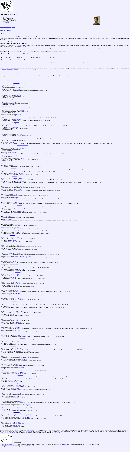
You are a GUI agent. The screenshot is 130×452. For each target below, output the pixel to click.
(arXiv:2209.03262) (15, 396)
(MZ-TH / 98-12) (19, 137)
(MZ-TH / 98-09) (19, 134)
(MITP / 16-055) (12, 314)
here (14, 70)
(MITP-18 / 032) (13, 343)
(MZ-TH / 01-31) (19, 205)
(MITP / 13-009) (17, 295)
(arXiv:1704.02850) (18, 322)
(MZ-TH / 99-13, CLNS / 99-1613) (22, 148)
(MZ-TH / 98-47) (26, 139)
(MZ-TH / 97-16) (18, 114)
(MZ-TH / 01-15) (19, 199)
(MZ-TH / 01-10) (15, 197)
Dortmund (49, 430)
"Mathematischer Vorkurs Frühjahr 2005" (7, 27)
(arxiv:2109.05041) (20, 372)
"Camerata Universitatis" (28, 445)
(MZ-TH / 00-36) (14, 176)
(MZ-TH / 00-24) (10, 170)
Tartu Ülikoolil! (57, 432)
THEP (45, 35)
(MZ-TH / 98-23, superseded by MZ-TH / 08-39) (19, 253)
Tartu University (47, 68)
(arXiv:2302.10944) (27, 404)
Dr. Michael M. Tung (18, 36)
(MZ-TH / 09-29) (18, 258)
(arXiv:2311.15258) (21, 420)
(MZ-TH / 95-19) (17, 89)
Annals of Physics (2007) (43, 230)
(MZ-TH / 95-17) (13, 85)
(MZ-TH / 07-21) (19, 248)
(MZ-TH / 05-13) (21, 232)
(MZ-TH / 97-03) (18, 102)
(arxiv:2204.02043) (15, 388)
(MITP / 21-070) (14, 377)
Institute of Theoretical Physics (39, 68)
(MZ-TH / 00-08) (14, 168)
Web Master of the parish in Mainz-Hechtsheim (65, 444)
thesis (55, 35)
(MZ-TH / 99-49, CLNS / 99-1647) (22, 154)
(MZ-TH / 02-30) (8, 216)
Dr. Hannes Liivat (9, 69)
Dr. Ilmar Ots (4, 69)
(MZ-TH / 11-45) (14, 277)
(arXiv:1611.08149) (18, 319)
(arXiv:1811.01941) (18, 348)
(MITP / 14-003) (18, 298)
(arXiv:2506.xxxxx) (16, 425)
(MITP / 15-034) (22, 311)
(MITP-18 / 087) (13, 346)
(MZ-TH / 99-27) (22, 158)
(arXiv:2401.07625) (16, 422)
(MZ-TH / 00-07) (15, 165)
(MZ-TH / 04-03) (19, 227)
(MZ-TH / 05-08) (19, 229)
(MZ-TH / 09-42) (13, 261)
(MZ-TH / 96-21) (17, 95)
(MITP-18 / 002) (17, 335)
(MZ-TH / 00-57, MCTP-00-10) (17, 189)
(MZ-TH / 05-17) (12, 235)
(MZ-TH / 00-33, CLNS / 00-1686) (17, 173)
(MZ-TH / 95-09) (17, 83)
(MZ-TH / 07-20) (19, 245)
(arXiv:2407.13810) (16, 412)
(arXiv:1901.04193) (18, 356)
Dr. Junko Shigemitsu (56, 56)
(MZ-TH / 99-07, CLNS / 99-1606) (22, 145)
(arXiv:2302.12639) (16, 406)
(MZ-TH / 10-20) (18, 264)
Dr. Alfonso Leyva (18, 45)
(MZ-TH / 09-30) (18, 272)
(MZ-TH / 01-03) (21, 211)
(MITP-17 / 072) (17, 327)
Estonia (13, 432)
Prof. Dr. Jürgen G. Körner (15, 35)
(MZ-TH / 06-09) (13, 243)
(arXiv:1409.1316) (27, 351)
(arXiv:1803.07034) (18, 340)
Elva (95, 444)
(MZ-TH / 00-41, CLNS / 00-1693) (22, 181)
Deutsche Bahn (29, 431)
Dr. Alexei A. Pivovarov (62, 48)
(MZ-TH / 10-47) (21, 269)
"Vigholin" (10, 445)
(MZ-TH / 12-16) (17, 282)
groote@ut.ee (7, 22)
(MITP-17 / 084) (17, 330)
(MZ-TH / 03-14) (17, 224)
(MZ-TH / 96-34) (16, 99)
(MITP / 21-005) (41, 369)
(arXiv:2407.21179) (27, 414)
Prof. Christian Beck (81, 68)
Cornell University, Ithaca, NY (51, 55)
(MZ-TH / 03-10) (8, 219)
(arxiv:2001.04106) (22, 367)
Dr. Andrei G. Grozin (12, 51)
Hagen (3, 430)
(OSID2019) (26, 359)
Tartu (45, 432)
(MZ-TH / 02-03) (22, 207)
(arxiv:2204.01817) (21, 385)
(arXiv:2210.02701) (21, 401)
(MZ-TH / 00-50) (22, 186)
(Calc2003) (63, 220)
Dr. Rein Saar (16, 69)
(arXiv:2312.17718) (15, 409)
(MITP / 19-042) (18, 364)
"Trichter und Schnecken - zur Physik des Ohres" (88, 63)
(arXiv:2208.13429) (18, 393)
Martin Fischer (23, 46)
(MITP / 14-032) (14, 301)
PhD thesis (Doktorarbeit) (6, 30)
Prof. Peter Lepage (48, 56)
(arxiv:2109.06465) (20, 375)
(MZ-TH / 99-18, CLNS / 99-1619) (11, 152)
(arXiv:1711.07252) (18, 332)
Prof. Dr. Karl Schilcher (11, 48)
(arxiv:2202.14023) (20, 383)
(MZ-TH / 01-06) (15, 194)
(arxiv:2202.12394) (15, 380)
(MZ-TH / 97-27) (16, 122)
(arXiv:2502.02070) (27, 417)
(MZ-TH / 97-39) (16, 127)
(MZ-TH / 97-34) (8, 124)
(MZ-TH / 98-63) (14, 142)
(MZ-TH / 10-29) (15, 266)
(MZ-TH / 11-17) (19, 274)
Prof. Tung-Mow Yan (80, 55)
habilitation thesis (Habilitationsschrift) (8, 28)
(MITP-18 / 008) (22, 338)
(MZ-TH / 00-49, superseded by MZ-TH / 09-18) (23, 256)
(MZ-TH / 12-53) (19, 290)
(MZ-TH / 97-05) (9, 106)
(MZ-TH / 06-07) (13, 240)
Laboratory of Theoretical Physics (26, 68)
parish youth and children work (7, 444)
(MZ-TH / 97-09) (22, 110)
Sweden (54, 431)
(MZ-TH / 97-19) (17, 119)
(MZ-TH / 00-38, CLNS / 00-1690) (17, 178)
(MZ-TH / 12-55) (17, 293)
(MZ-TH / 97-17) (16, 116)
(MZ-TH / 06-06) (19, 237)
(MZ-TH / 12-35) (17, 285)
